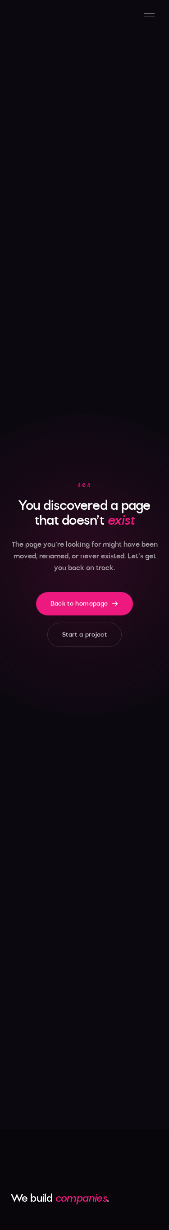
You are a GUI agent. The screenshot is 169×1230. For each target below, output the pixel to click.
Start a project (84, 635)
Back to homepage (79, 604)
